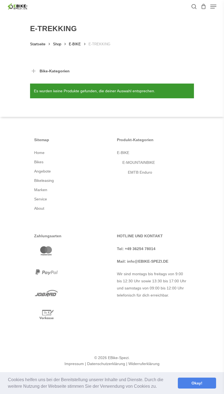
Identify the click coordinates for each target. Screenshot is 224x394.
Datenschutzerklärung (106, 364)
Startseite (37, 44)
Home (39, 152)
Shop (57, 44)
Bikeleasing (44, 180)
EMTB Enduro (140, 172)
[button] (159, 387)
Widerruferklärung (144, 364)
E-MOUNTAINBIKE (138, 162)
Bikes (38, 162)
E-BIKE (75, 44)
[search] (194, 6)
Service (40, 199)
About (39, 208)
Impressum (74, 364)
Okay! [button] (196, 383)
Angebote (42, 171)
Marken (40, 190)
